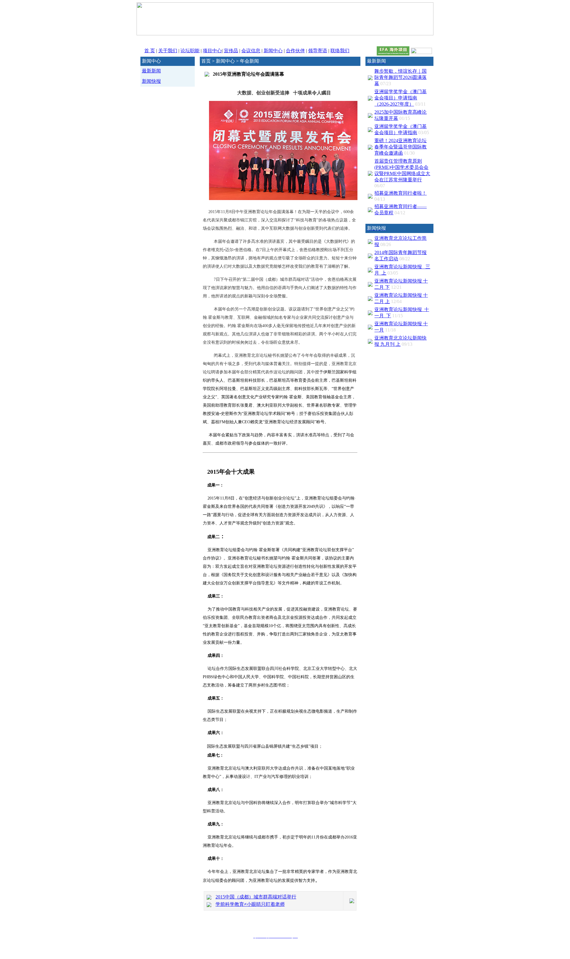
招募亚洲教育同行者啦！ (400, 193)
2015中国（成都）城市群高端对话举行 (256, 896)
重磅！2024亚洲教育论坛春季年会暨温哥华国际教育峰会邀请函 (400, 147)
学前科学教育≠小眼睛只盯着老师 (250, 904)
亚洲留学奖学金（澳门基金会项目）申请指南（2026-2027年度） (400, 98)
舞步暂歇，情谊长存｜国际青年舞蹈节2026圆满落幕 (400, 77)
